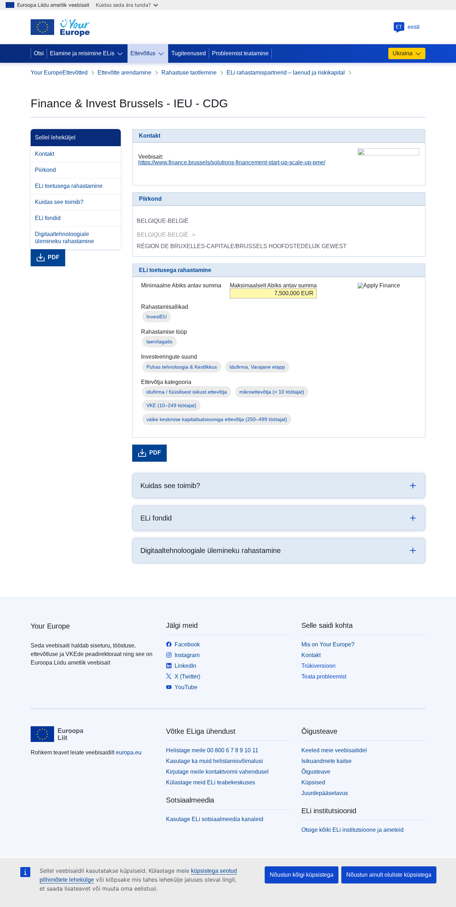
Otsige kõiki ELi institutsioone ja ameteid (352, 830)
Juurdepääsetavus (324, 793)
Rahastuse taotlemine (189, 73)
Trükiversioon (318, 666)
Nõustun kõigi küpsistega (301, 875)
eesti (408, 27)
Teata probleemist (323, 676)
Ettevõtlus (142, 53)
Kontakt (44, 154)
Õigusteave (315, 772)
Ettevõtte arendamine (124, 73)
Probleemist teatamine (240, 53)
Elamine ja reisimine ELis (82, 53)
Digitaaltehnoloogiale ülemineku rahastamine (64, 237)
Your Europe (46, 73)
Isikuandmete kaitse (326, 761)
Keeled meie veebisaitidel (334, 750)
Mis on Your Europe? (327, 644)
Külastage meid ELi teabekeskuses (210, 782)
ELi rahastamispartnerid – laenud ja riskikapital (286, 73)
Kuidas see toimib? (59, 202)
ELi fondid (48, 218)
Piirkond (45, 170)
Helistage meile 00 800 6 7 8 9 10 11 (212, 750)
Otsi (39, 53)
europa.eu (128, 752)
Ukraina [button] (403, 53)
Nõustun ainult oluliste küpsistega (388, 875)
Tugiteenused (188, 53)
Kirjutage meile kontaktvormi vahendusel (217, 772)
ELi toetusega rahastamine (69, 186)
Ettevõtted (75, 73)
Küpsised (313, 782)
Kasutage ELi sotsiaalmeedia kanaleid (214, 819)
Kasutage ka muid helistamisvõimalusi (214, 761)
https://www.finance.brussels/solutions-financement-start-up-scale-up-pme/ (231, 162)
